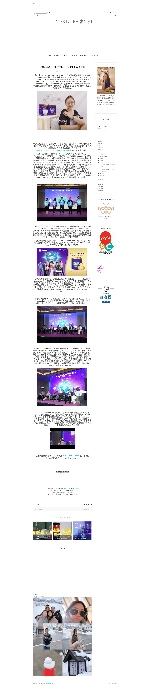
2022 (99, 149)
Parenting (74, 55)
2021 (99, 179)
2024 (99, 145)
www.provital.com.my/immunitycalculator (53, 150)
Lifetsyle (64, 55)
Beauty (56, 55)
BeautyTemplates (48, 683)
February (102, 175)
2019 (99, 184)
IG (70, 492)
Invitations (84, 55)
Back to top (112, 683)
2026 (99, 141)
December (102, 152)
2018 (99, 186)
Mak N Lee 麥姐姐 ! (75, 21)
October (102, 154)
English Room (95, 55)
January (101, 177)
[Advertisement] (71, 7)
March (101, 173)
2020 (99, 182)
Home (49, 55)
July (101, 160)
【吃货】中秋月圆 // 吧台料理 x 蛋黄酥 (42, 537)
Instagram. (76, 488)
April (101, 162)
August (101, 158)
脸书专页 (65, 492)
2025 (99, 143)
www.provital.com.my (71, 456)
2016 (99, 190)
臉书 (66, 488)
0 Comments (36, 504)
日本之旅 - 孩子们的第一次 (39, 596)
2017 (99, 188)
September (102, 156)
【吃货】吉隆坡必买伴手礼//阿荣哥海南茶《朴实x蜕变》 (62, 537)
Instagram (99, 128)
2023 (99, 147)
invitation (62, 63)
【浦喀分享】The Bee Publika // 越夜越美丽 (80, 537)
